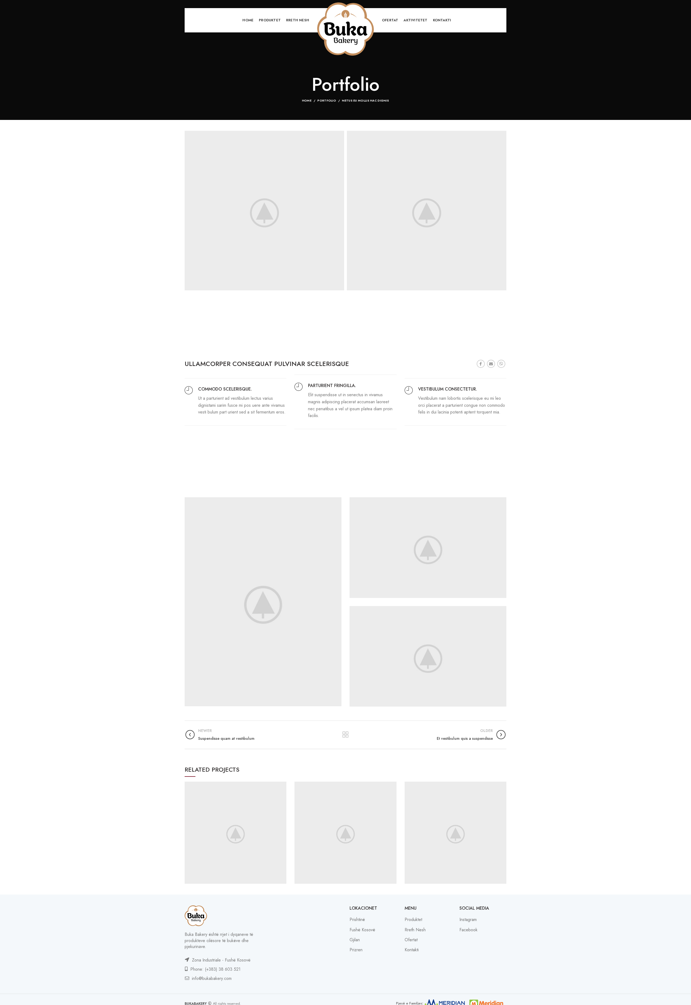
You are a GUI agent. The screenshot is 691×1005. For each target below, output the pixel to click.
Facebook (468, 930)
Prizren (356, 950)
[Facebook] (481, 364)
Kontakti (412, 950)
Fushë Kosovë (362, 930)
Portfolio (326, 100)
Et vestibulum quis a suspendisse (345, 833)
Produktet (413, 919)
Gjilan (355, 940)
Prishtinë (357, 919)
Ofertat (411, 940)
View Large (282, 786)
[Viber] (501, 364)
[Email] (491, 364)
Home (306, 100)
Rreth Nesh (415, 930)
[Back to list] (345, 735)
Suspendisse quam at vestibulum (235, 833)
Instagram (468, 919)
